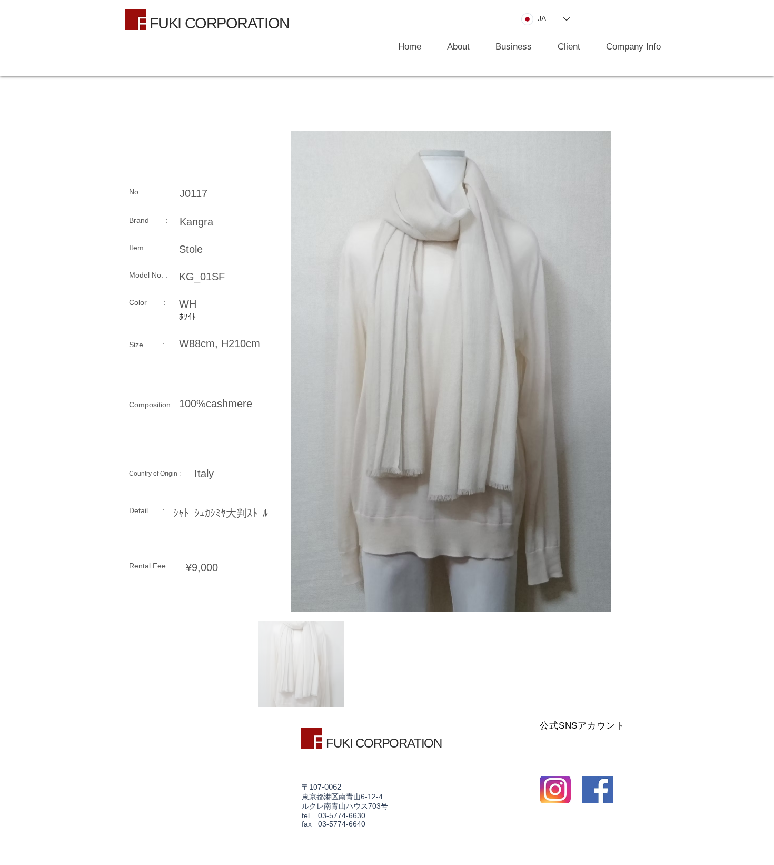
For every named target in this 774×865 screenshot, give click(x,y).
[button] (509, 46)
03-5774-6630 (341, 815)
